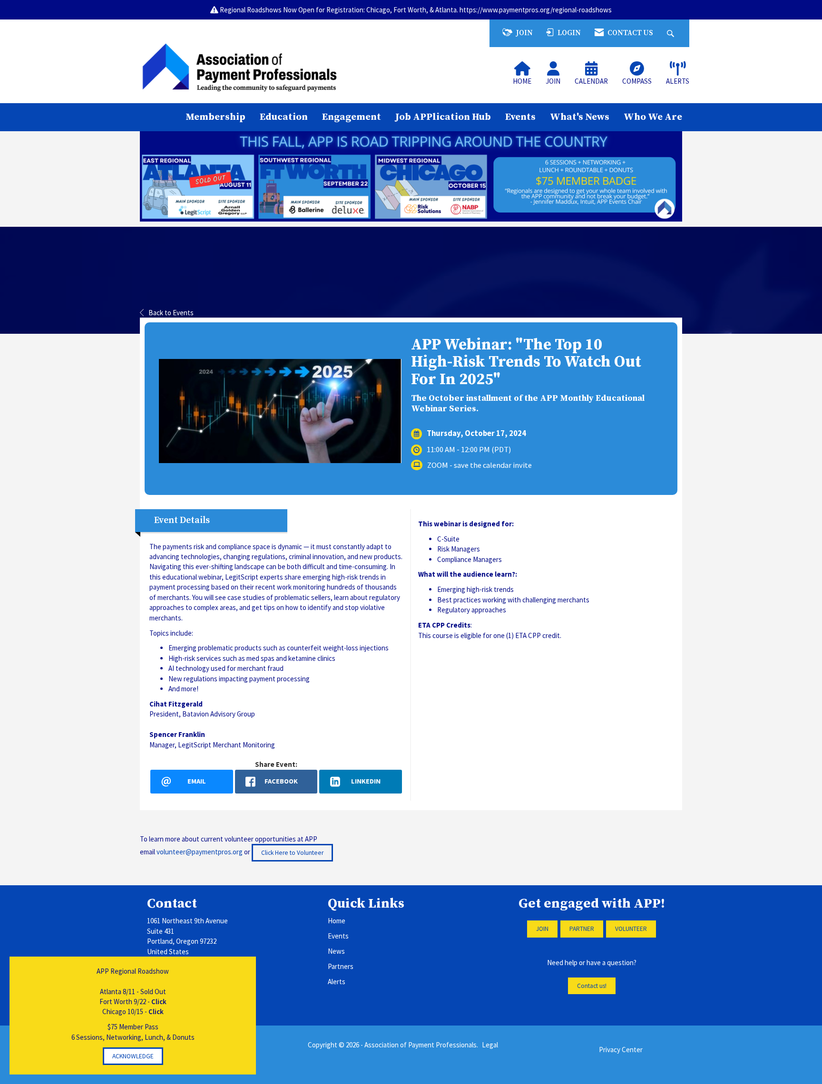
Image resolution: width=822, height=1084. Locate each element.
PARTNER (581, 929)
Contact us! (592, 986)
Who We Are (653, 117)
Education (284, 117)
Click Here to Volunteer (292, 853)
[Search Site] (672, 33)
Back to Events (171, 312)
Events (520, 117)
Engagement (351, 117)
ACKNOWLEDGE (133, 1056)
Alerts (336, 981)
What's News (579, 117)
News (336, 951)
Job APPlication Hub (443, 117)
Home (336, 920)
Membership (215, 117)
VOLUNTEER (631, 929)
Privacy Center (621, 1049)
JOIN (542, 929)
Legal (490, 1044)
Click (158, 1001)
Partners (340, 966)
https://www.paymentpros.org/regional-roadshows (536, 9)
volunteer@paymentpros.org (200, 851)
